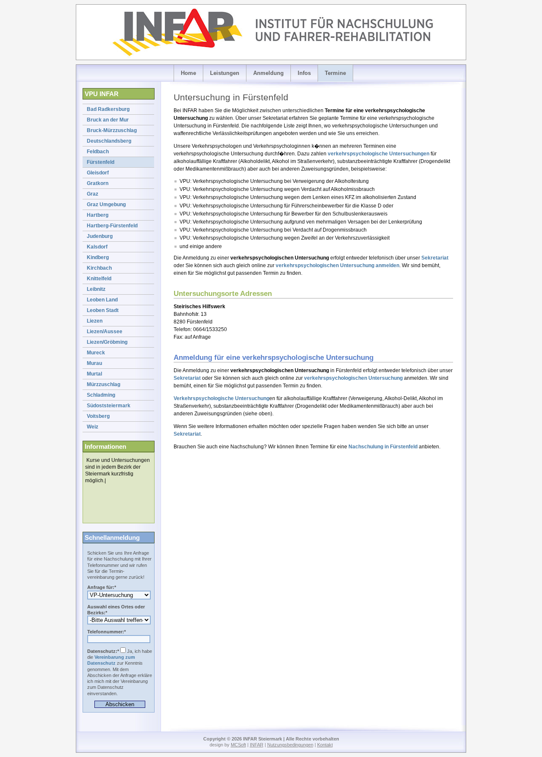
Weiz (92, 427)
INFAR (256, 744)
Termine (335, 73)
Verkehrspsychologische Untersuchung (221, 398)
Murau (94, 363)
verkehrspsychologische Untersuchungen (378, 154)
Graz (92, 194)
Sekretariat (434, 258)
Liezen (94, 321)
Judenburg (100, 236)
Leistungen (224, 73)
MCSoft (238, 744)
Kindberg (98, 257)
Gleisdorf (98, 173)
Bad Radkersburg (108, 109)
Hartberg (97, 215)
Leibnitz (96, 289)
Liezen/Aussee (104, 331)
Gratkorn (97, 183)
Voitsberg (98, 416)
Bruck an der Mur (108, 120)
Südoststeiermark (108, 406)
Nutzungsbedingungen (290, 744)
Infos (304, 73)
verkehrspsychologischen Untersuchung (337, 265)
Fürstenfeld (100, 162)
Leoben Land (102, 300)
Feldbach (98, 152)
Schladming (101, 395)
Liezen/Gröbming (107, 342)
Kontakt (325, 744)
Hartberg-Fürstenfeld (112, 226)
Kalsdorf (97, 247)
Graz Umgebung (106, 204)
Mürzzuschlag (103, 384)
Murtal (94, 374)
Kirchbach (99, 268)
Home (188, 73)
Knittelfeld (99, 279)
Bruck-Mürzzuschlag (112, 130)
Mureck (96, 353)
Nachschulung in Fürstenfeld (383, 447)
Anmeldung (268, 73)
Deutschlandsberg (109, 141)
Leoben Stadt (103, 310)
